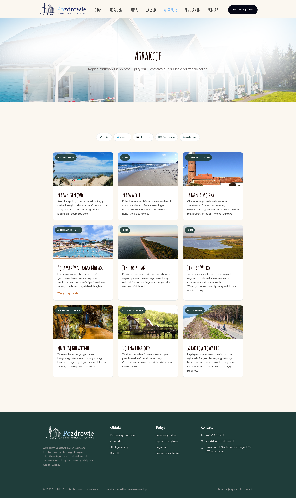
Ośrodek (116, 9)
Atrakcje (170, 9)
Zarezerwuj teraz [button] (243, 9)
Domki (133, 9)
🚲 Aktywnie (189, 137)
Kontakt (214, 9)
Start (99, 9)
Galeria (151, 9)
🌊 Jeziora (122, 137)
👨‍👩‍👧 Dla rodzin (143, 137)
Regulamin (192, 9)
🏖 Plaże (103, 137)
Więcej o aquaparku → (69, 293)
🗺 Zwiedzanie (166, 137)
